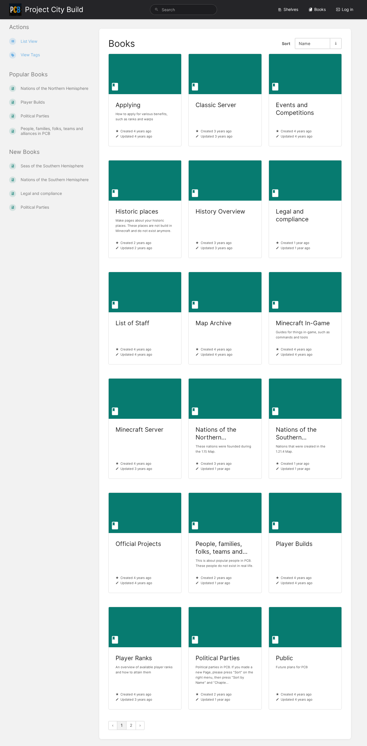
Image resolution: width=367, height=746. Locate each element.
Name (304, 43)
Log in (347, 9)
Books (320, 9)
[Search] (157, 9)
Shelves (291, 9)
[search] (183, 9)
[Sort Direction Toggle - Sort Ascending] (335, 43)
